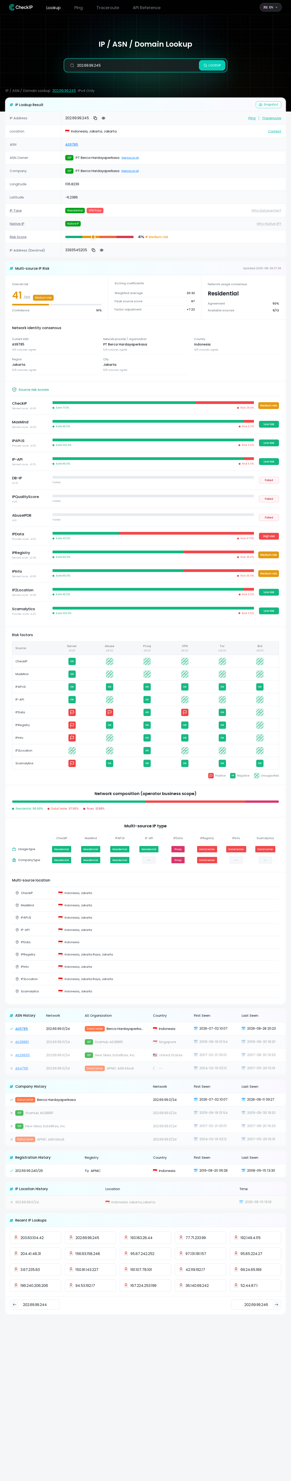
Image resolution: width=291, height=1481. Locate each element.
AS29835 (22, 1055)
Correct (274, 131)
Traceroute (107, 7)
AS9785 (71, 144)
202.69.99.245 (64, 90)
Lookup (53, 7)
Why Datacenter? (266, 210)
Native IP (17, 223)
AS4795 (21, 1068)
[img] (73, 237)
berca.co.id (130, 157)
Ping (78, 7)
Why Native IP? (269, 223)
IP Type (16, 210)
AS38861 (22, 1041)
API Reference (147, 7)
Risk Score (18, 236)
